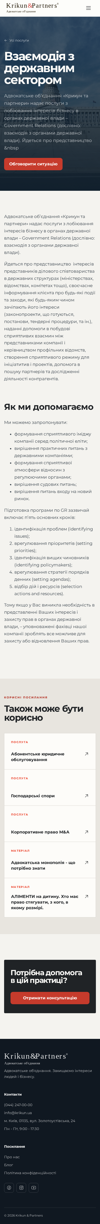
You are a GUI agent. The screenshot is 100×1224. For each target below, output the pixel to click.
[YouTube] (33, 1188)
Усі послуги (19, 40)
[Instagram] (21, 1188)
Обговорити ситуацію (33, 164)
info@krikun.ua (18, 1113)
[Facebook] (9, 1188)
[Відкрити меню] (88, 8)
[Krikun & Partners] (39, 8)
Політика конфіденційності (30, 1173)
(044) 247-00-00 (18, 1105)
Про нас (12, 1157)
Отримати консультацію (50, 997)
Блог (8, 1165)
